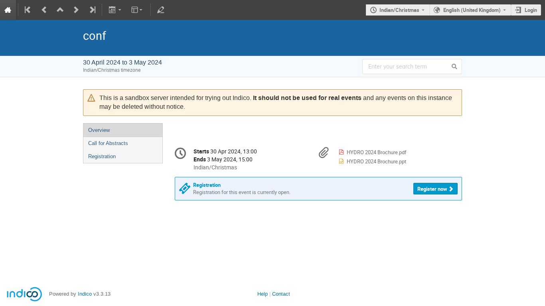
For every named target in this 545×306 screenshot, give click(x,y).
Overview (99, 130)
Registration (102, 156)
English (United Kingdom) (472, 10)
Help (262, 293)
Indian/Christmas (399, 10)
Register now (432, 188)
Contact (281, 293)
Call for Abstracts (108, 143)
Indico (85, 293)
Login (531, 10)
